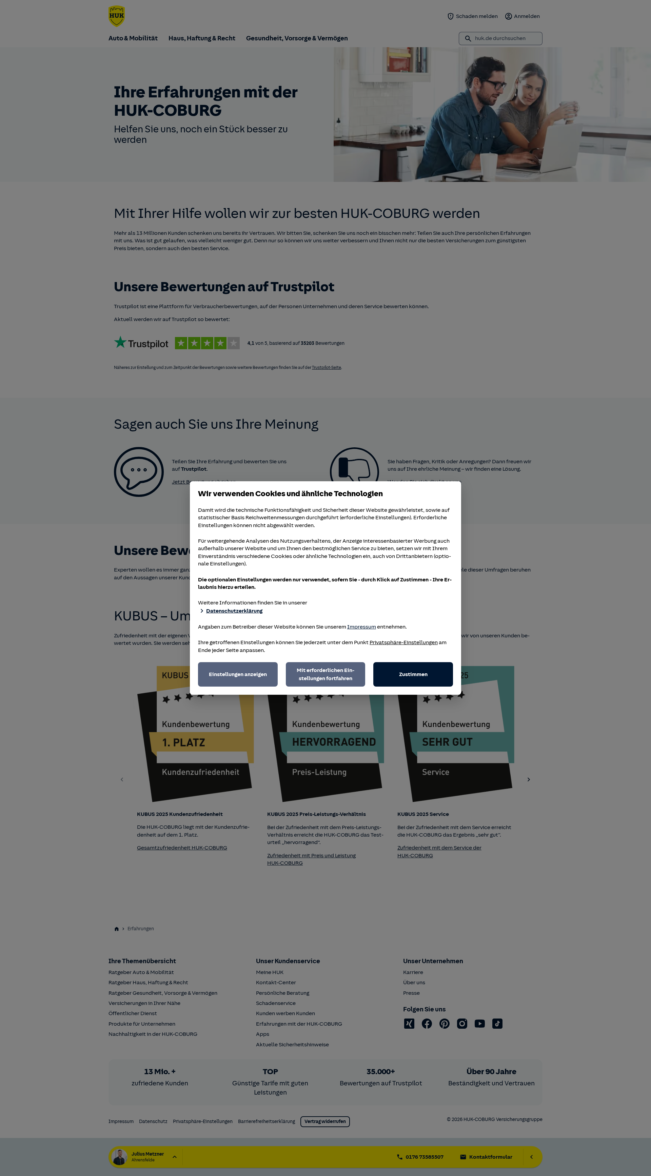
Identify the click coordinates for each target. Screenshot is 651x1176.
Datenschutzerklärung (234, 611)
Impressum (361, 627)
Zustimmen (413, 674)
